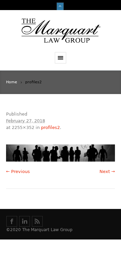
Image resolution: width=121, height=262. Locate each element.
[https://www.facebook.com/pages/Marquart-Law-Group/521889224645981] (11, 221)
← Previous (18, 171)
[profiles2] (60, 153)
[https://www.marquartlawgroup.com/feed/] (37, 221)
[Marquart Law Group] (60, 31)
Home (11, 82)
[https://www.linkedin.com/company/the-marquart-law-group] (24, 221)
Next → (107, 171)
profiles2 (50, 127)
